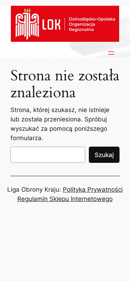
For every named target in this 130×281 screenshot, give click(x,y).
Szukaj (104, 155)
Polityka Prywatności (93, 189)
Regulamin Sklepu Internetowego (65, 198)
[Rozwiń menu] (111, 53)
